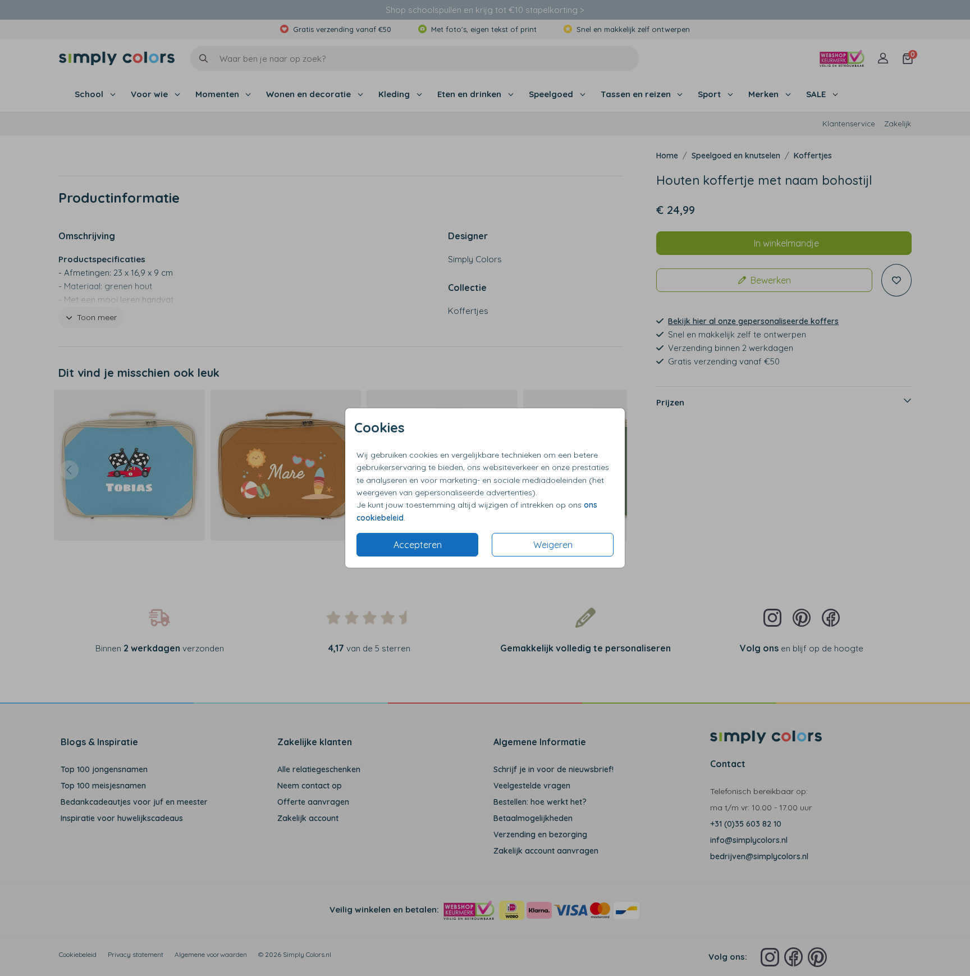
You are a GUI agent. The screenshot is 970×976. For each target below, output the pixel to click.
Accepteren (418, 544)
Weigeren (553, 544)
